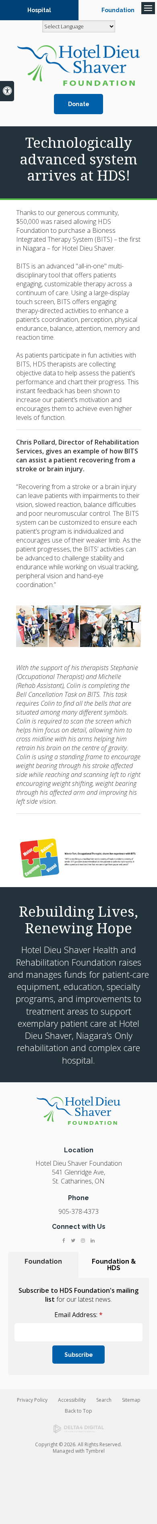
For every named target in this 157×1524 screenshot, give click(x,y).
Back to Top (78, 1410)
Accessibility (72, 1399)
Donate (78, 104)
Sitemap (131, 1399)
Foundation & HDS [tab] (114, 1265)
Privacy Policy (32, 1399)
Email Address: (78, 1314)
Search (104, 1399)
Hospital (39, 10)
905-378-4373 (78, 1211)
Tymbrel (95, 1450)
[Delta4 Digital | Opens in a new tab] (79, 1428)
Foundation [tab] (43, 1261)
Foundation (117, 10)
